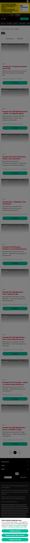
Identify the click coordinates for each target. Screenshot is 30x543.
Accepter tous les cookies (15, 539)
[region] (15, 530)
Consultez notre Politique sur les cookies (17, 526)
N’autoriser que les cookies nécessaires (15, 535)
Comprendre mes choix (15, 531)
